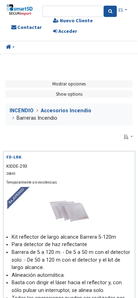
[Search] (110, 11)
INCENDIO (22, 111)
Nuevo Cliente (76, 20)
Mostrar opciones (69, 84)
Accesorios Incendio (66, 111)
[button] (10, 47)
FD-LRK (14, 157)
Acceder (67, 31)
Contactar (29, 27)
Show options (69, 94)
